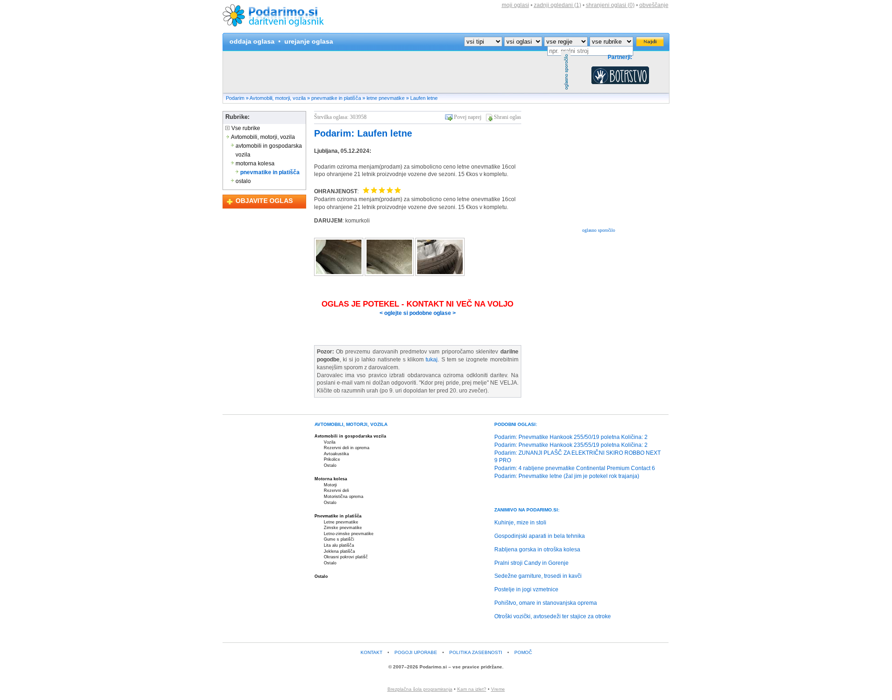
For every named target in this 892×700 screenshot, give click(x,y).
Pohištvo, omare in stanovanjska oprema (545, 603)
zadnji (557, 5)
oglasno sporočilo (598, 230)
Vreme (498, 689)
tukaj (432, 359)
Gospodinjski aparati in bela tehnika (539, 536)
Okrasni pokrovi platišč (346, 557)
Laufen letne (424, 98)
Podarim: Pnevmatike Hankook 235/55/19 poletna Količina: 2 (571, 445)
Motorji (330, 485)
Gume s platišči (339, 539)
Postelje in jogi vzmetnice (526, 589)
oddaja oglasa (252, 41)
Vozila (329, 442)
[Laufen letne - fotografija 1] (339, 274)
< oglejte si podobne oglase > (418, 313)
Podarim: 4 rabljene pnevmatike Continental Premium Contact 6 (574, 468)
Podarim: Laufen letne (363, 133)
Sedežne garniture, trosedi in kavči (538, 576)
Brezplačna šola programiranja (420, 689)
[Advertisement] (392, 72)
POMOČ (523, 652)
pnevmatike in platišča (336, 98)
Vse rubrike (245, 128)
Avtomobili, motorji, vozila (277, 98)
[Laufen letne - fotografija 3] (440, 274)
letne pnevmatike (386, 98)
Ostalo (330, 465)
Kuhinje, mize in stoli (520, 522)
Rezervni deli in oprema (346, 447)
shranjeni (610, 5)
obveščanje (654, 5)
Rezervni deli (336, 490)
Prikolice (332, 459)
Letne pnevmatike (341, 522)
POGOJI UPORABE (415, 652)
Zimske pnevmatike (343, 527)
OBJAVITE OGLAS (264, 200)
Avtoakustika (336, 453)
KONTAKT (371, 652)
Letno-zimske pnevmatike (349, 533)
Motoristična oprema (343, 496)
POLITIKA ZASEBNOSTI (475, 652)
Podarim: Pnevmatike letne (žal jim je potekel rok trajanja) (566, 476)
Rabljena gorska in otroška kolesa (537, 549)
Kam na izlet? (471, 689)
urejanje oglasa (308, 41)
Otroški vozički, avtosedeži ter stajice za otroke (552, 616)
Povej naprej (467, 117)
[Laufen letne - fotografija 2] (390, 274)
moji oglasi (515, 5)
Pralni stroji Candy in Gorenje (531, 563)
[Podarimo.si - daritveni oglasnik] (276, 30)
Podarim (235, 98)
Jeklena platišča (339, 551)
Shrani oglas (507, 117)
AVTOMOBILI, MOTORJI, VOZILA (351, 424)
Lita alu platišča (339, 545)
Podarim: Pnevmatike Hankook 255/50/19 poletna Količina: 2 (571, 437)
